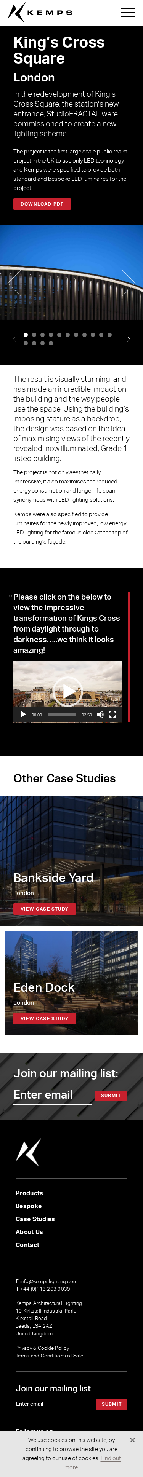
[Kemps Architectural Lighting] (40, 12)
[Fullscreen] (112, 714)
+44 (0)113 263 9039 (43, 1289)
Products (29, 1193)
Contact (27, 1245)
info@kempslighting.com (46, 1281)
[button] (26, 335)
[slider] (62, 714)
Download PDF (42, 204)
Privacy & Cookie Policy (42, 1348)
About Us (29, 1232)
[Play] (23, 714)
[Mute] (100, 714)
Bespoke (29, 1206)
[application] (67, 692)
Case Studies (35, 1219)
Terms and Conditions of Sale (49, 1356)
